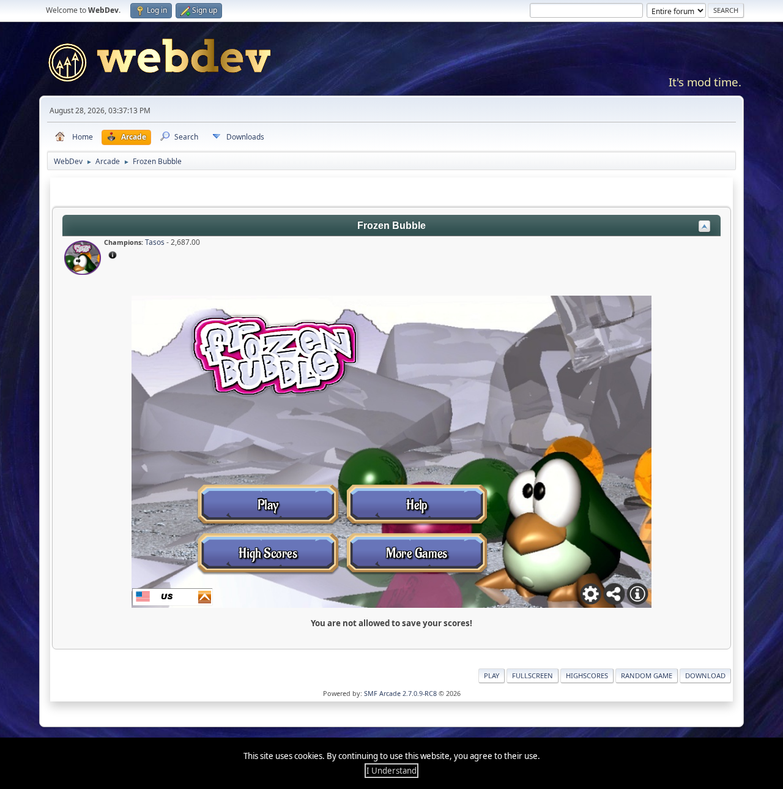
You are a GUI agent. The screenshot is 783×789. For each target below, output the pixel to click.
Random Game (646, 675)
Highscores (587, 675)
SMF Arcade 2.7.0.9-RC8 (400, 693)
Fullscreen (532, 675)
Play (491, 675)
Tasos (155, 242)
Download (705, 675)
